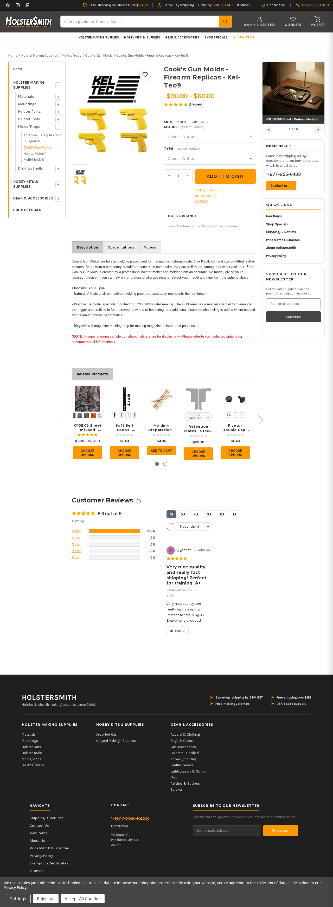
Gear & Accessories (182, 37)
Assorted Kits (106, 734)
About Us (37, 840)
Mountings (27, 104)
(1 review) (196, 104)
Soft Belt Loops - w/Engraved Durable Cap (124, 427)
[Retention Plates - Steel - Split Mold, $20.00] (198, 399)
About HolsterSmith (281, 248)
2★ (222, 514)
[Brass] (235, 415)
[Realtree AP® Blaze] (93, 415)
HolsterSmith (49, 697)
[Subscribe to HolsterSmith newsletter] (27, 5)
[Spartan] (128, 415)
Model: (184, 127)
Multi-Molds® (34, 160)
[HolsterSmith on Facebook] (7, 5)
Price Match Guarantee (283, 240)
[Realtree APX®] (79, 415)
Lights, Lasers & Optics (188, 771)
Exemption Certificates (49, 863)
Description (87, 247)
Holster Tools (29, 119)
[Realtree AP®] (86, 415)
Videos (150, 247)
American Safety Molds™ (42, 135)
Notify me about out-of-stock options (208, 195)
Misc (174, 777)
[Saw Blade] (121, 415)
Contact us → (281, 185)
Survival (177, 789)
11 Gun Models (196, 416)
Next (260, 419)
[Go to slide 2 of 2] (165, 464)
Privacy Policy (276, 256)
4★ (196, 514)
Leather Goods (182, 765)
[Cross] (114, 415)
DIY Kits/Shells (30, 168)
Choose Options (87, 453)
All (171, 514)
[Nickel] (242, 415)
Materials (26, 96)
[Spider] (134, 415)
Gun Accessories (183, 747)
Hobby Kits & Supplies (142, 37)
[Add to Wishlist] (145, 74)
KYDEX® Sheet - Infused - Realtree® (87, 427)
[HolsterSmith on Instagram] (17, 5)
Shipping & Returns (281, 232)
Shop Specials (216, 37)
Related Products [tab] (92, 374)
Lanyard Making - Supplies (116, 741)
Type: (182, 149)
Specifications (121, 247)
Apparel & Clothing (185, 734)
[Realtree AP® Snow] (100, 415)
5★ (183, 514)
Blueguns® (32, 141)
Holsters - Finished (185, 753)
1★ (235, 514)
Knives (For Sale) (183, 759)
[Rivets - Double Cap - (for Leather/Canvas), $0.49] (235, 399)
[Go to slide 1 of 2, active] (157, 464)
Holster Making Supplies (99, 37)
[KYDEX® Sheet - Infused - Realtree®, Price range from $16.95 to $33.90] (87, 399)
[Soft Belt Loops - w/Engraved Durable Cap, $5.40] (124, 399)
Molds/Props (29, 126)
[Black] (228, 415)
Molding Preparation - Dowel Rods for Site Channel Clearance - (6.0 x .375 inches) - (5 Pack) (161, 427)
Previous (62, 419)
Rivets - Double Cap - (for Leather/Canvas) (235, 427)
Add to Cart (161, 451)
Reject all (45, 899)
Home (18, 69)
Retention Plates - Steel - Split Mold (198, 428)
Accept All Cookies (82, 899)
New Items (274, 216)
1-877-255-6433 (283, 174)
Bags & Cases (182, 741)
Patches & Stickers (185, 783)
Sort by (169, 526)
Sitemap (37, 871)
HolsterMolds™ (35, 154)
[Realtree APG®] (73, 415)
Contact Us (39, 825)
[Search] (225, 21)
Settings (18, 899)
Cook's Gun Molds (37, 147)
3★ (209, 514)
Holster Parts (29, 111)
